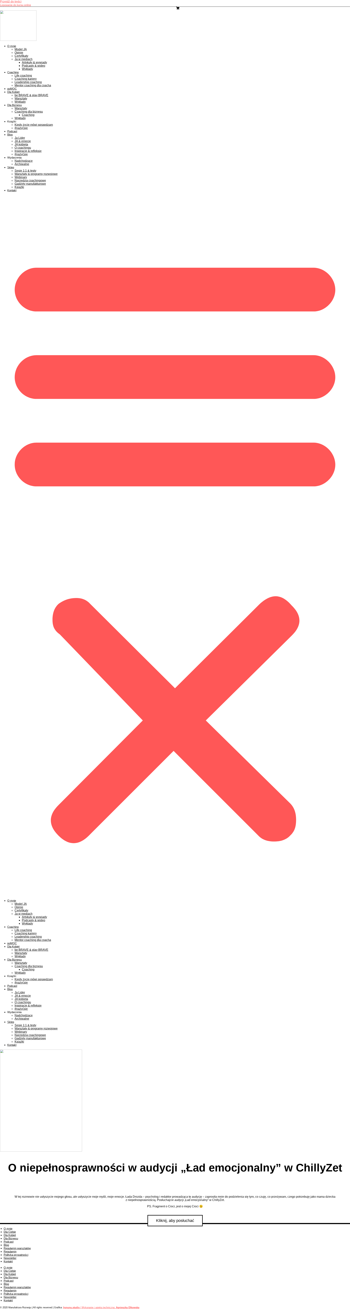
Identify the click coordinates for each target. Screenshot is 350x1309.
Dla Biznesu (14, 105)
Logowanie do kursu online (15, 4)
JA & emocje (23, 141)
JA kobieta (21, 144)
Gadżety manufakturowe (30, 183)
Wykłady (27, 69)
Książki (19, 187)
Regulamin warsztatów (17, 1248)
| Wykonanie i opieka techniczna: (89, 1307)
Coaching (13, 72)
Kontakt (11, 190)
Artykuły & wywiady (34, 62)
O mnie (11, 46)
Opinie (19, 52)
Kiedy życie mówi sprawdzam (34, 124)
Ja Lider (20, 137)
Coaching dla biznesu (29, 111)
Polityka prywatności (16, 1254)
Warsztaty (21, 98)
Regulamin (10, 1251)
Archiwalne (22, 164)
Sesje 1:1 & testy (25, 170)
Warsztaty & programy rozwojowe (36, 173)
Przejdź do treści (11, 1)
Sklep (10, 167)
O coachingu (23, 147)
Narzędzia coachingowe (30, 180)
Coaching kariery (26, 78)
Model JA (21, 49)
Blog (10, 134)
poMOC (12, 88)
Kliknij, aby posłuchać (175, 1220)
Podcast (12, 131)
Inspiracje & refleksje (28, 151)
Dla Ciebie (10, 1231)
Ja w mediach (23, 59)
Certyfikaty (21, 55)
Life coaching (23, 75)
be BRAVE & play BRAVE (31, 95)
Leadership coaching (28, 82)
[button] (175, 545)
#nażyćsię (21, 128)
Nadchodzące (24, 160)
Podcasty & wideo (33, 65)
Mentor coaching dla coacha (33, 85)
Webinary (21, 177)
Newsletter (10, 1258)
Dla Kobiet (13, 91)
